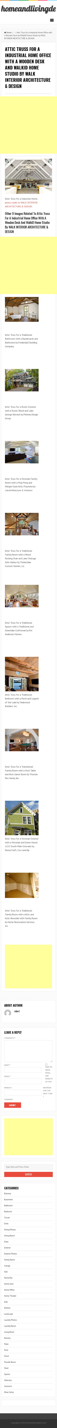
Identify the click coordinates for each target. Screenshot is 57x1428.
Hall (6, 1272)
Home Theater (10, 1296)
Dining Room (9, 1235)
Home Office (9, 1290)
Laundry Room (10, 1326)
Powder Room (10, 1362)
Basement (8, 1199)
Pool (6, 1350)
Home (9, 32)
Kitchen (7, 1308)
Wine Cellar (9, 1392)
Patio (6, 1344)
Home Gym (8, 1284)
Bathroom (8, 1205)
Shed (6, 1368)
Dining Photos (10, 1229)
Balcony (7, 1193)
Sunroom (8, 1386)
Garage (7, 1266)
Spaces (7, 1374)
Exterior (7, 1247)
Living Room (9, 1332)
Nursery (7, 1338)
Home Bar (8, 1278)
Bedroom (8, 1211)
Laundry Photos (10, 1320)
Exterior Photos (10, 1253)
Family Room (9, 1260)
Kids (6, 1302)
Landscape (8, 1314)
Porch (6, 1356)
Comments (9, 1038)
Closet (7, 1217)
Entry (6, 1241)
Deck (6, 1223)
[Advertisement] (28, 125)
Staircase (8, 1380)
